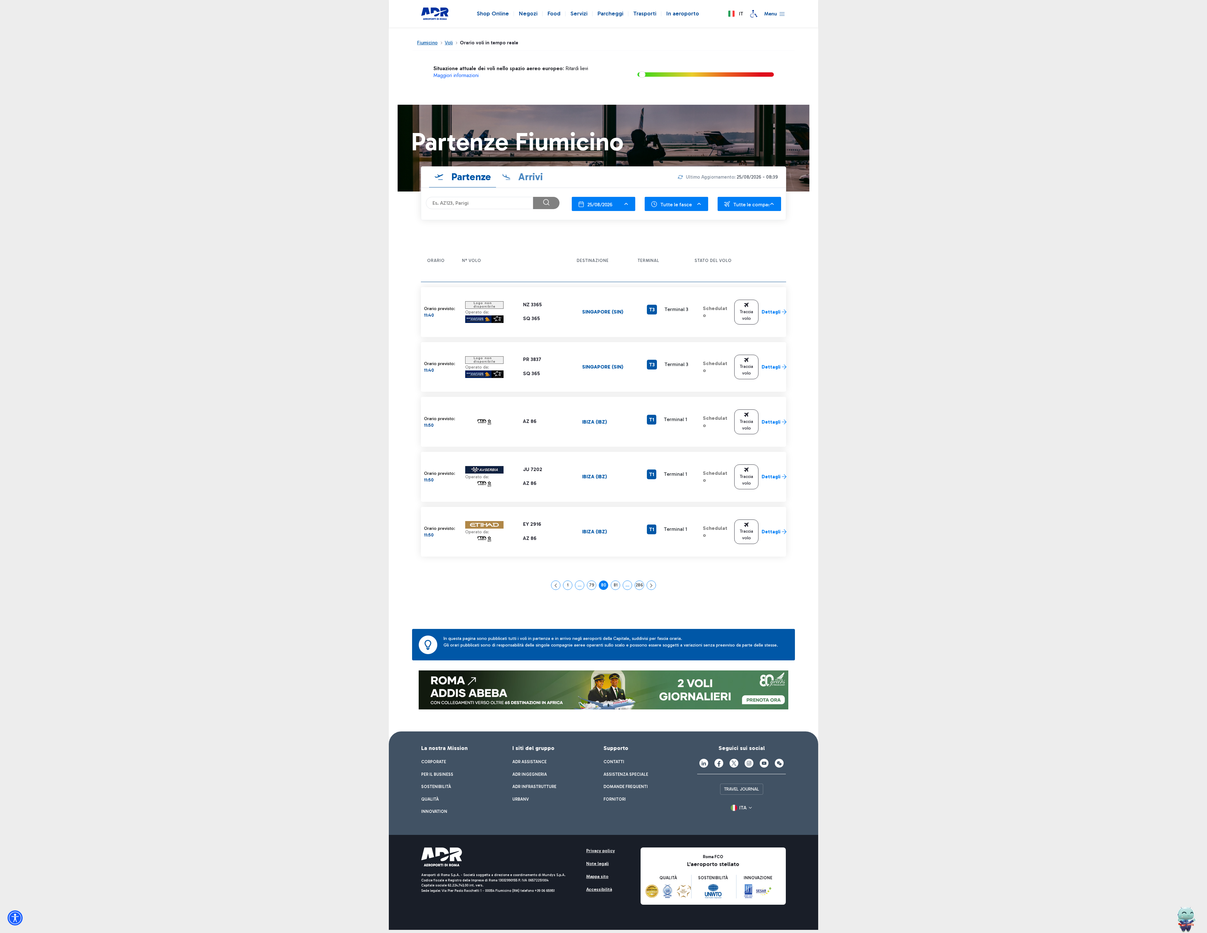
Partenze (470, 177)
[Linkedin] (703, 763)
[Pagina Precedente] (555, 585)
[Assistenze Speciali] (753, 13)
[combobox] (603, 204)
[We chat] (779, 763)
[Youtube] (764, 763)
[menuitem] (433, 762)
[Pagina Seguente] (651, 585)
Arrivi (529, 177)
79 (592, 586)
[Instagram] (749, 763)
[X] (734, 763)
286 (640, 586)
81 (617, 586)
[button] (735, 14)
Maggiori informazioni (456, 75)
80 (604, 586)
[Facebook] (718, 763)
